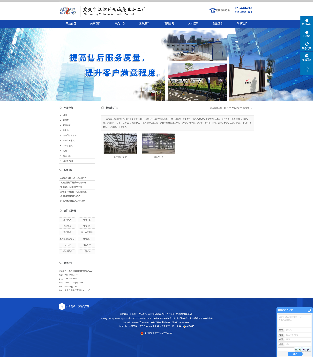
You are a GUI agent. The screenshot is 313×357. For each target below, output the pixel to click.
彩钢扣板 (67, 125)
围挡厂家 (87, 220)
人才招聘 (193, 23)
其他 (65, 151)
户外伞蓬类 (68, 146)
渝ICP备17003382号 (132, 322)
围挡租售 (87, 226)
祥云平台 (157, 322)
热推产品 (123, 326)
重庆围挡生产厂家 (67, 239)
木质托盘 (196, 318)
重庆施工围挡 (87, 232)
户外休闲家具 (69, 141)
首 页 (226, 108)
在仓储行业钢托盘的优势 (71, 187)
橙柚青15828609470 (181, 322)
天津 (154, 326)
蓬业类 (66, 130)
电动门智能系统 (69, 135)
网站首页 (71, 23)
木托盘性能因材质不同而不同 (73, 183)
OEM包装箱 (68, 161)
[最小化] (309, 310)
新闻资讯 (169, 23)
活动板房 (87, 239)
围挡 (65, 115)
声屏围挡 (67, 232)
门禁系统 (87, 245)
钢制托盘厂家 (169, 318)
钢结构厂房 (248, 108)
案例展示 (144, 23)
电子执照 (190, 326)
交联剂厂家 (83, 306)
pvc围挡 (67, 245)
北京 (177, 326)
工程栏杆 (87, 251)
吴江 (163, 326)
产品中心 (120, 23)
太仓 (150, 326)
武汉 (168, 326)
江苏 (141, 326)
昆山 (159, 326)
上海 (172, 326)
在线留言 (217, 23)
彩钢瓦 (66, 120)
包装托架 (67, 156)
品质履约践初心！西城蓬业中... (73, 178)
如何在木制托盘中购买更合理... (73, 192)
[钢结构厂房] (158, 143)
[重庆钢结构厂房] (120, 143)
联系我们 (242, 23)
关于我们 (95, 23)
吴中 (146, 326)
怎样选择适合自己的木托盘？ (73, 201)
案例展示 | (152, 314)
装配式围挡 (67, 251)
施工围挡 (67, 220)
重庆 (181, 326)
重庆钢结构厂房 (120, 157)
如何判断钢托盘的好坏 (70, 196)
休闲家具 (67, 226)
